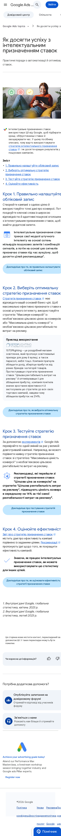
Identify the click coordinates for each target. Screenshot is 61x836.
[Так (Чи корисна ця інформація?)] (48, 659)
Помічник (49, 831)
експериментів (31, 442)
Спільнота (45, 14)
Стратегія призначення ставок (22, 298)
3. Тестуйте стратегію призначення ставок (32, 179)
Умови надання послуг (41, 815)
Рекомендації (49, 542)
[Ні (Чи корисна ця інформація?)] (57, 659)
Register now (12, 777)
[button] (5, 5)
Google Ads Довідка (23, 5)
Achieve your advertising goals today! (24, 757)
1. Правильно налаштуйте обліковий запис (32, 165)
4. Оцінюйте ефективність (21, 184)
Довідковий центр (18, 14)
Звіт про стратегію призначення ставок (28, 534)
